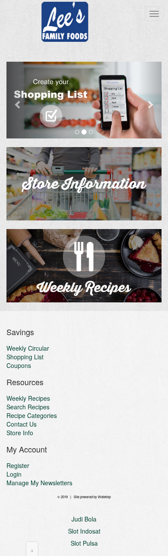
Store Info (19, 432)
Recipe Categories (31, 415)
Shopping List (25, 356)
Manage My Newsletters (39, 482)
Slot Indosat (84, 531)
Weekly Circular (27, 348)
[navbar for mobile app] (154, 13)
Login (14, 474)
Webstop (104, 496)
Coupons (18, 365)
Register (17, 465)
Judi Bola (84, 519)
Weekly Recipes (28, 398)
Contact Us (21, 424)
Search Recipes (28, 406)
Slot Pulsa (84, 543)
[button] (18, 100)
